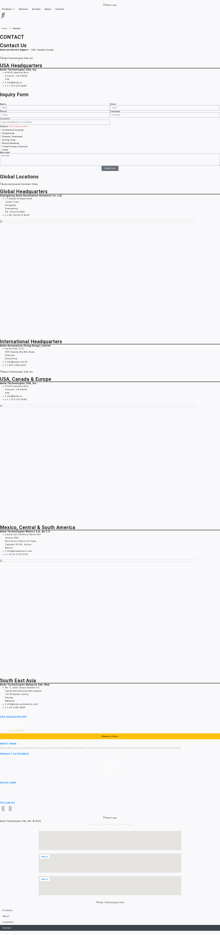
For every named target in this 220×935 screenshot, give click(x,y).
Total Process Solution (15, 146)
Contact (7, 928)
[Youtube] (10, 808)
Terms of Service (110, 824)
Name (3, 104)
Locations (8, 922)
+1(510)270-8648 (15, 731)
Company (115, 111)
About (6, 916)
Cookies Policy (125, 824)
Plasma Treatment (12, 136)
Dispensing (8, 133)
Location (5, 119)
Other (5, 150)
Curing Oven (9, 140)
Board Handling (10, 143)
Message (5, 152)
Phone (3, 111)
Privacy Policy (95, 824)
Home (4, 28)
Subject (4, 126)
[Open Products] (14, 9)
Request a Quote (110, 736)
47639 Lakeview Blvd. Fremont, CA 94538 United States (10, 725)
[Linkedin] (3, 808)
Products (8, 910)
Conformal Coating (12, 130)
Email (113, 104)
